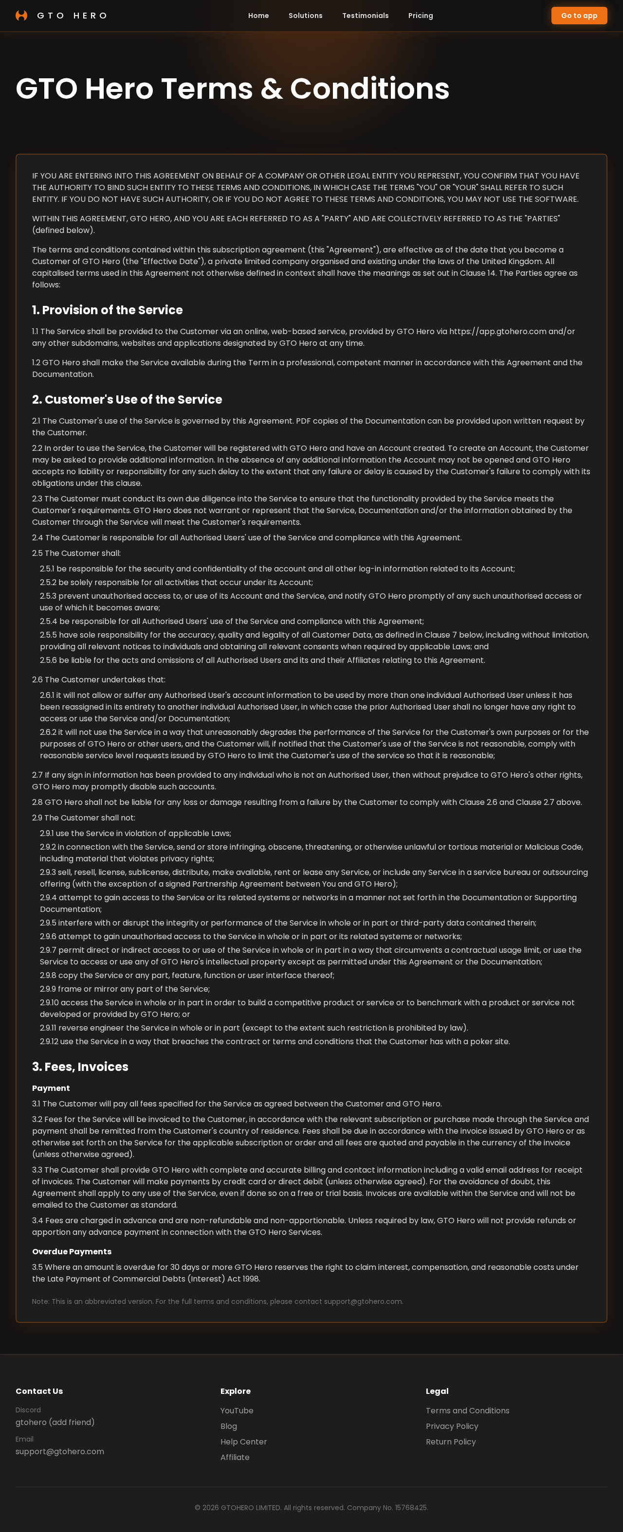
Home (258, 15)
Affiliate (235, 1457)
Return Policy (451, 1441)
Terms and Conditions (468, 1410)
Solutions (306, 15)
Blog (228, 1426)
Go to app (579, 15)
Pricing (420, 15)
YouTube (237, 1410)
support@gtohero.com (60, 1451)
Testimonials (365, 15)
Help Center (243, 1441)
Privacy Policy (452, 1426)
